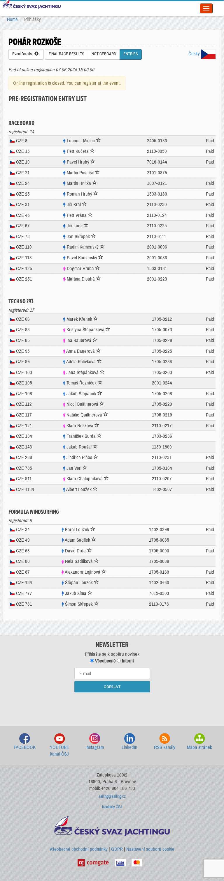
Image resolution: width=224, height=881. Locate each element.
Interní (127, 660)
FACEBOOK (25, 747)
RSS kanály (164, 747)
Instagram (94, 747)
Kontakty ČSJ (112, 807)
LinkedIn (129, 747)
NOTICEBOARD (104, 54)
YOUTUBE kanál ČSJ (59, 751)
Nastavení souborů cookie (150, 849)
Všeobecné (105, 660)
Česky (194, 53)
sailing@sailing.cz (112, 796)
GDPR (117, 849)
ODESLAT (112, 686)
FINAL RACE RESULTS (66, 54)
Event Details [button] (23, 54)
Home (12, 19)
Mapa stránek (199, 747)
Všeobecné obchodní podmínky (79, 849)
